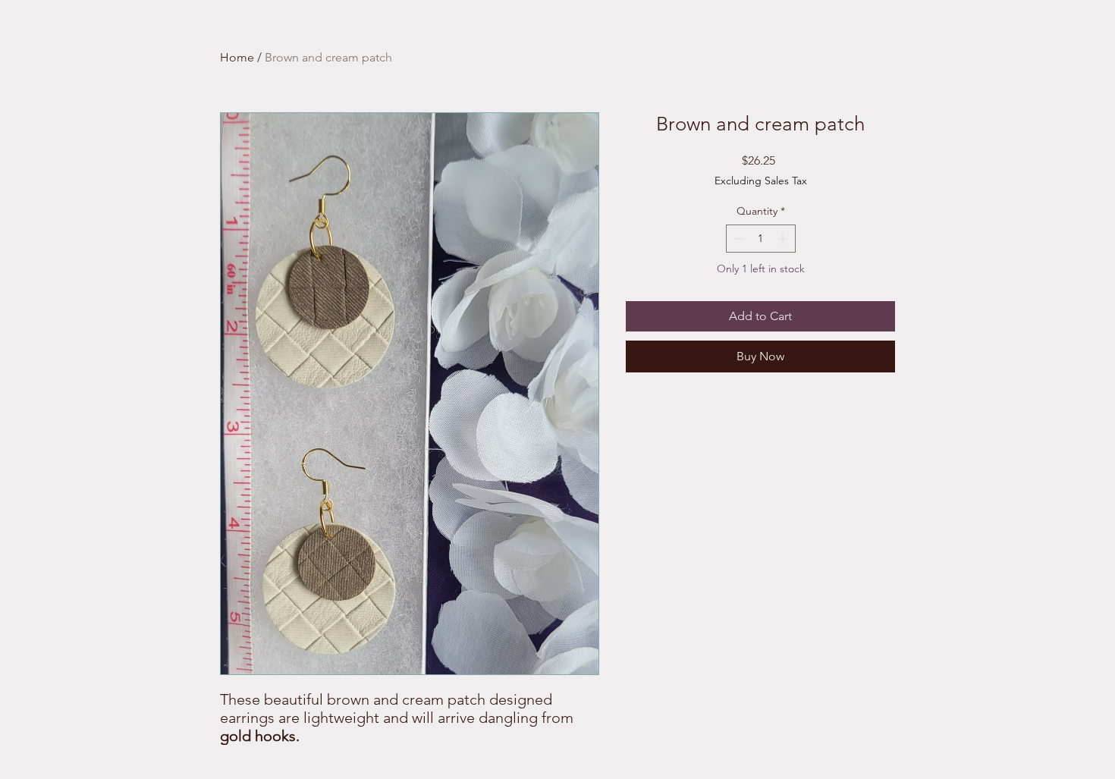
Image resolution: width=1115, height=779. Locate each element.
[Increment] (783, 238)
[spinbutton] (760, 238)
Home (237, 57)
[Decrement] (737, 238)
